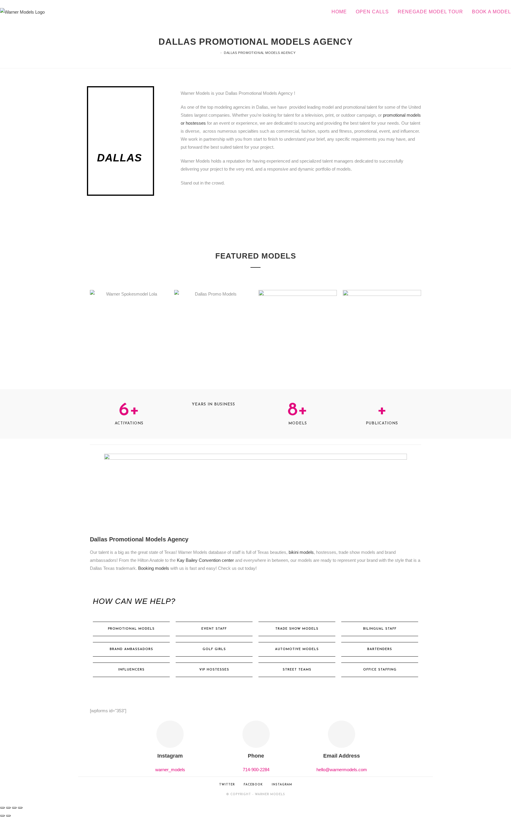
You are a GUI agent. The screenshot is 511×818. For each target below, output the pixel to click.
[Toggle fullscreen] (8, 808)
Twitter (227, 784)
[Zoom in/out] (2, 808)
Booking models (153, 568)
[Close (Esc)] (20, 808)
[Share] (14, 808)
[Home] (217, 52)
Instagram (282, 784)
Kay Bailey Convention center (205, 560)
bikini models (300, 552)
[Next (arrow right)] (8, 816)
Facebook (253, 784)
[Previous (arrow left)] (2, 816)
